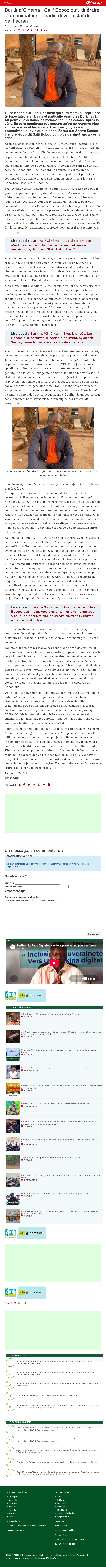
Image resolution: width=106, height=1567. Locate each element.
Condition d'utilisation (66, 1513)
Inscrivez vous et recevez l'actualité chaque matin (26, 1525)
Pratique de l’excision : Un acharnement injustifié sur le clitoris (47, 1395)
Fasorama (13, 1503)
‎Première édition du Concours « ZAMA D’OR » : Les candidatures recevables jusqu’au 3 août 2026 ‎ (59, 1212)
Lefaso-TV (13, 1500)
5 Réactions (30, 1106)
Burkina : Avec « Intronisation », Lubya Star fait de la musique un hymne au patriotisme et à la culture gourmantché (59, 1123)
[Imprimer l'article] (45, 30)
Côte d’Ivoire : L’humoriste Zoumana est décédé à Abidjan (50, 1014)
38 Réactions (31, 1070)
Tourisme (12, 1506)
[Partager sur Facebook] (23, 30)
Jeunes (11, 1516)
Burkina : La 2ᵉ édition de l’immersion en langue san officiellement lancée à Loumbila (59, 1140)
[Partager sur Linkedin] (32, 30)
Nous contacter (61, 1525)
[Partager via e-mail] (19, 30)
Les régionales (15, 1497)
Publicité (60, 1500)
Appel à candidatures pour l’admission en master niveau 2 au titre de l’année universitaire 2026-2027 (55, 1373)
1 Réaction (30, 1180)
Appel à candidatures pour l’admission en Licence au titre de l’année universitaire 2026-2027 (57, 1384)
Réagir (27, 1016)
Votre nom (9, 882)
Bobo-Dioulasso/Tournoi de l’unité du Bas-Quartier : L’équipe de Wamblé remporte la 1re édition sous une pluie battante (57, 1406)
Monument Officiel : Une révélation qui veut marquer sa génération (54, 1193)
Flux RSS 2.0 (62, 1510)
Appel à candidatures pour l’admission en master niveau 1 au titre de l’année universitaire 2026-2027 (55, 1362)
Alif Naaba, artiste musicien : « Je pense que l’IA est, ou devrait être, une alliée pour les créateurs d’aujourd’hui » (61, 1033)
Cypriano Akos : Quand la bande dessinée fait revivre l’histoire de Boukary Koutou (58, 1051)
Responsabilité (63, 1516)
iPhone (65, 1535)
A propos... (61, 1497)
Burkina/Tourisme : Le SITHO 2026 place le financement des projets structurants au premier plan (61, 1087)
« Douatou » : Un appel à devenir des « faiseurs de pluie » (50, 1157)
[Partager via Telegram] (41, 30)
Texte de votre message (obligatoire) (22, 897)
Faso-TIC (12, 1510)
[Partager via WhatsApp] (36, 30)
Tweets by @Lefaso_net (15, 1303)
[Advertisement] (53, 813)
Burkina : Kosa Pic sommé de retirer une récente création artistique (55, 1104)
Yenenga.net (14, 1513)
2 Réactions (30, 1144)
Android (58, 1535)
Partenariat (61, 1503)
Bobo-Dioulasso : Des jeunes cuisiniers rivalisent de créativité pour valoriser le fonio (60, 1176)
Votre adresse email (14, 886)
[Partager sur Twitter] (28, 30)
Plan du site (62, 1506)
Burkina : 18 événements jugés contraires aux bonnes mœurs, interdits (56, 1068)
